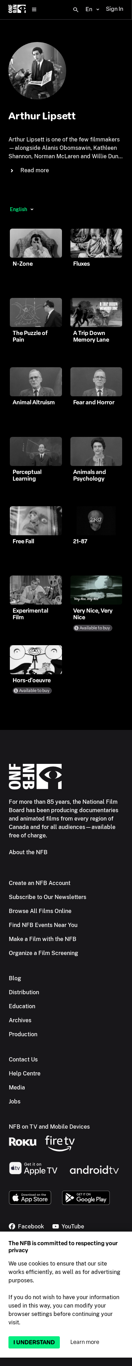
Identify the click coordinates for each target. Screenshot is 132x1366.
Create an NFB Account (39, 883)
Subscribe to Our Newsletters (47, 897)
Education (22, 1006)
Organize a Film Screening (43, 953)
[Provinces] (32, 209)
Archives (20, 1020)
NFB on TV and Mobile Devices (49, 1126)
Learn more (84, 1342)
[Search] (75, 10)
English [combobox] (18, 209)
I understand (34, 1342)
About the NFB (28, 852)
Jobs (14, 1101)
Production (23, 1034)
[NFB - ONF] (17, 9)
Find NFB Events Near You (43, 925)
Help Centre (24, 1073)
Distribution (24, 992)
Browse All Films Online (40, 911)
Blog (15, 978)
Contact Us (23, 1059)
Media (17, 1087)
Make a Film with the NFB (42, 939)
